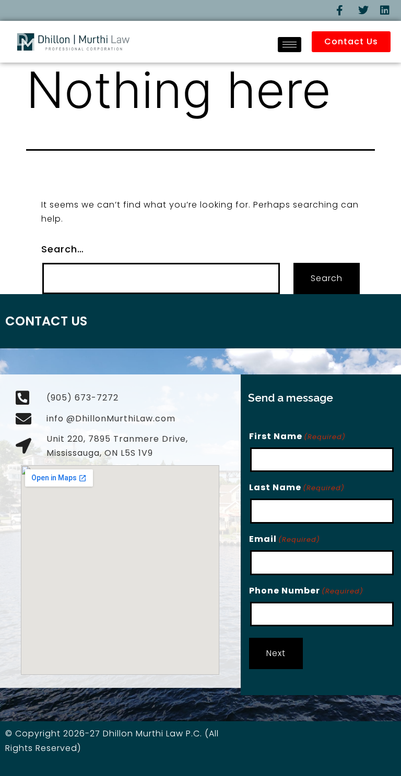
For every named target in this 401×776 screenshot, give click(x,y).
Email (284, 539)
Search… (62, 249)
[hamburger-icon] (289, 44)
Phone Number (306, 591)
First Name (297, 436)
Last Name (297, 487)
